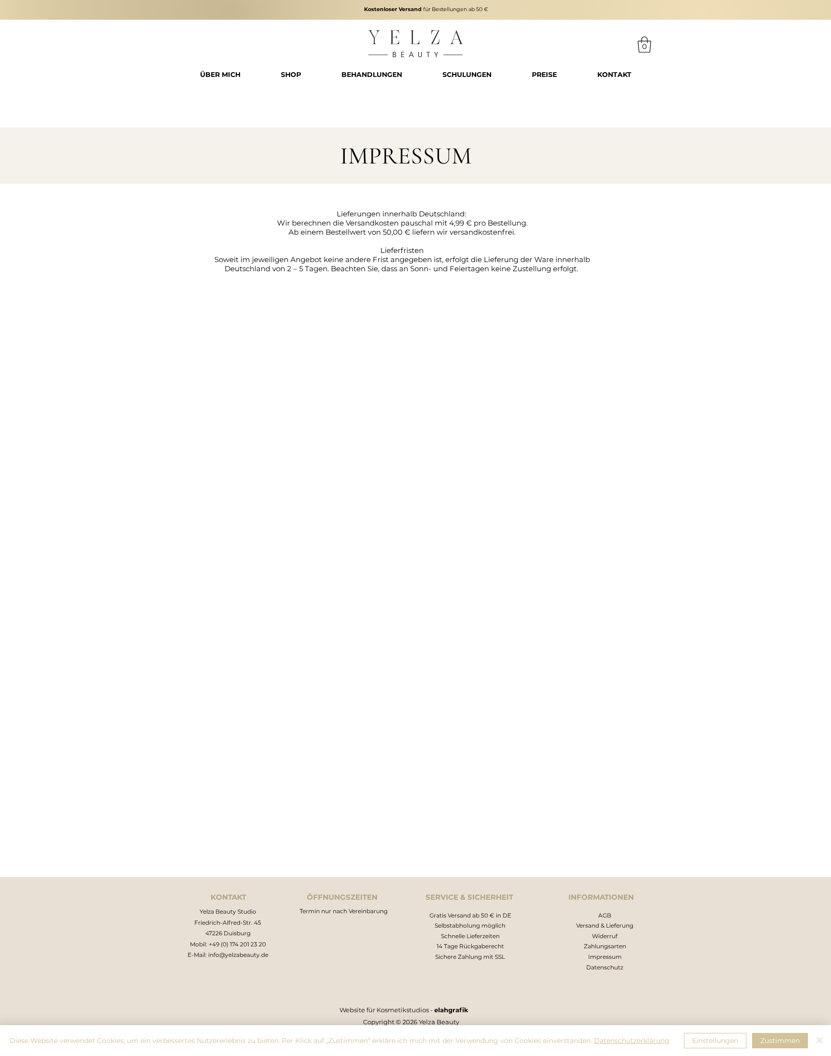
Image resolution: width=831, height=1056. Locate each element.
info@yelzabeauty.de (238, 954)
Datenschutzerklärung (631, 1040)
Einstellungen (715, 1040)
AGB (604, 915)
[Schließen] (819, 1040)
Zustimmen (780, 1040)
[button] (644, 44)
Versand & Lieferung (604, 925)
